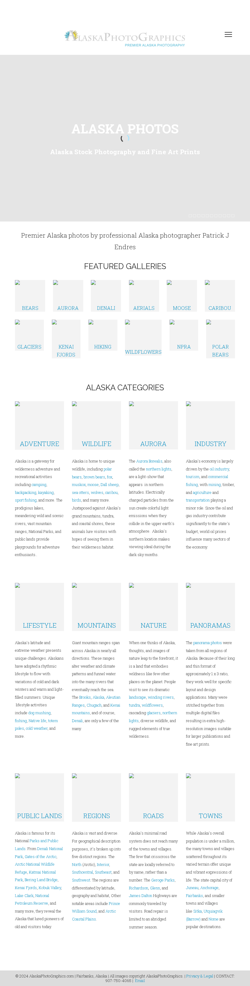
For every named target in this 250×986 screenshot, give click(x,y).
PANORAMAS (210, 625)
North (76, 864)
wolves (97, 492)
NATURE (153, 625)
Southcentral (82, 872)
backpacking (25, 492)
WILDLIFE (96, 443)
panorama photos (207, 642)
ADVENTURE (39, 443)
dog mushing (39, 712)
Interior (103, 864)
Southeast (103, 872)
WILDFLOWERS (143, 352)
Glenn (155, 887)
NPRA (184, 346)
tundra (134, 705)
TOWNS (210, 815)
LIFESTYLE (39, 625)
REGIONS (96, 815)
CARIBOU (220, 308)
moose (93, 484)
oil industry (219, 468)
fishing (21, 720)
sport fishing (26, 500)
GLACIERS (29, 346)
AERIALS (144, 308)
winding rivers (161, 697)
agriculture (202, 492)
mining (215, 484)
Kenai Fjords (26, 887)
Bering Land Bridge (41, 879)
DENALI (106, 308)
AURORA (68, 308)
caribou (111, 492)
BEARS (30, 308)
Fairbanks (194, 895)
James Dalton (140, 895)
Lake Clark (24, 895)
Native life (37, 720)
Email (140, 980)
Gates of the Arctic (40, 856)
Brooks (85, 697)
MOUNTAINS (96, 625)
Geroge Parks (163, 880)
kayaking (46, 492)
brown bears (94, 476)
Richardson (138, 887)
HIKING (102, 346)
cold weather (37, 728)
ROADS (153, 815)
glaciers (154, 712)
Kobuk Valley (50, 887)
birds (76, 500)
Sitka (197, 911)
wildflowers (152, 705)
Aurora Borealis (149, 461)
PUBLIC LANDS (39, 815)
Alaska (98, 697)
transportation (198, 500)
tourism (192, 476)
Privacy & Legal (199, 976)
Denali (77, 720)
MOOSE (182, 308)
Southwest (81, 880)
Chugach (94, 705)
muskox (79, 484)
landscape (137, 697)
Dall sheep (110, 484)
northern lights (158, 468)
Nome (214, 919)
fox (109, 476)
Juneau (192, 887)
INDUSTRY (211, 443)
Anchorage (209, 887)
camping (39, 484)
